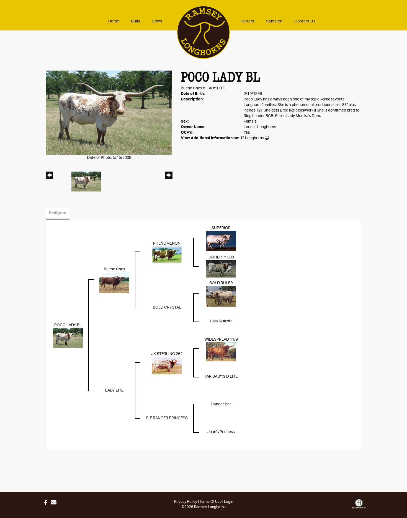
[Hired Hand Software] (358, 504)
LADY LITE (216, 88)
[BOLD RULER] (221, 296)
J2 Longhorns (252, 138)
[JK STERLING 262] (167, 365)
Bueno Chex (191, 88)
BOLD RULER (221, 283)
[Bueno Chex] (114, 282)
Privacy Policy (185, 502)
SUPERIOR (221, 228)
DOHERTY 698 (221, 257)
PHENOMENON (167, 243)
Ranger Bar (221, 404)
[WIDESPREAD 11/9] (221, 352)
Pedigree (57, 213)
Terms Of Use (210, 502)
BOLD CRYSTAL (167, 307)
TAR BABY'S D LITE (221, 377)
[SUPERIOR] (221, 241)
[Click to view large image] (109, 113)
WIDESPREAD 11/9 (221, 339)
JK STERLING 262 (166, 354)
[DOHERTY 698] (221, 269)
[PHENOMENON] (167, 255)
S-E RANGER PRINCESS (167, 418)
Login (228, 502)
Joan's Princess (221, 432)
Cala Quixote (221, 321)
